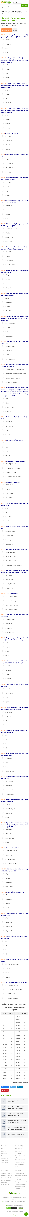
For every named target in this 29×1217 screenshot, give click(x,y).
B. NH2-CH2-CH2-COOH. (11, 556)
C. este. (7, 332)
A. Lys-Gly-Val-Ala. (10, 666)
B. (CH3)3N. (8, 256)
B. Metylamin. (8, 302)
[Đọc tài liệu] (13, 1215)
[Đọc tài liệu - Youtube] (16, 1215)
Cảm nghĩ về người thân (21, 1182)
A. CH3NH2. (8, 252)
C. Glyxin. (7, 306)
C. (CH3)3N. (8, 430)
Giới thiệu (8, 1211)
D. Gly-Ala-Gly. (9, 931)
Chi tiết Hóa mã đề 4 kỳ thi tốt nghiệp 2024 (16, 1100)
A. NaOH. (7, 40)
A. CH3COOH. (8, 136)
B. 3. (6, 739)
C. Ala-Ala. (7, 674)
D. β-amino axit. (9, 336)
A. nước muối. (9, 205)
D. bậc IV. (7, 455)
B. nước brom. (9, 785)
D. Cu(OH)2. (8, 52)
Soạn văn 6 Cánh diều (7, 1173)
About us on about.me (7, 1165)
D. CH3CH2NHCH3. (10, 264)
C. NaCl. (7, 73)
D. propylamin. (9, 544)
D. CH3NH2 (8, 172)
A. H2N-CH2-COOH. (10, 552)
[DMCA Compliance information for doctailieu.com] (20, 1208)
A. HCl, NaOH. (8, 575)
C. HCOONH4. (8, 355)
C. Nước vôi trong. (10, 407)
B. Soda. (7, 403)
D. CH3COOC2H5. (10, 359)
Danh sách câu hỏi (6, 30)
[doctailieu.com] (14, 1193)
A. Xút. (6, 398)
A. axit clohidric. (9, 781)
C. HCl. (6, 191)
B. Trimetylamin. (9, 834)
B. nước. (7, 210)
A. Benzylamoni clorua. (11, 229)
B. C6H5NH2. (8, 140)
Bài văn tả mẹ (18, 1151)
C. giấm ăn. (8, 214)
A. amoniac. (8, 689)
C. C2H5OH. (8, 124)
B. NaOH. (7, 119)
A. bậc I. (7, 443)
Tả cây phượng (5, 1162)
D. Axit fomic (8, 241)
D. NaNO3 (7, 78)
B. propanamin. (9, 535)
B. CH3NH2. (8, 968)
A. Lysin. (7, 298)
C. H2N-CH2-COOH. (10, 859)
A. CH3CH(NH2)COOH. (11, 464)
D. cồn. (7, 218)
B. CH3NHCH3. (9, 426)
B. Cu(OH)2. (8, 716)
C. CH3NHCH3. (9, 260)
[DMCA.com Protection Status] (11, 1208)
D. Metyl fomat (9, 887)
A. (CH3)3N (8, 159)
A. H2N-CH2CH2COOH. (11, 851)
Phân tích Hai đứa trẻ (20, 1162)
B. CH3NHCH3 (9, 164)
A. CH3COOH (8, 182)
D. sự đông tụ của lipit (11, 382)
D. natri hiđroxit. (9, 794)
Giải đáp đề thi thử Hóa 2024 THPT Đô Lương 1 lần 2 (15, 1114)
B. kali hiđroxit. (9, 693)
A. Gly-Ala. (7, 874)
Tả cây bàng (18, 1179)
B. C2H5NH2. (8, 350)
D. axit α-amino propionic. (12, 609)
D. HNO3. (7, 521)
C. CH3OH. (8, 145)
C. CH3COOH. (8, 516)
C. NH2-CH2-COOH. (10, 994)
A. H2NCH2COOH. (10, 346)
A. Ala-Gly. (7, 918)
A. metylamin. (8, 758)
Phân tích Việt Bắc (20, 1149)
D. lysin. (7, 702)
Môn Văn (3, 1149)
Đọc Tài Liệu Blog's (6, 1180)
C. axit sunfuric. (9, 790)
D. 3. (6, 954)
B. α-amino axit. (9, 327)
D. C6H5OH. (8, 149)
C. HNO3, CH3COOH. (10, 584)
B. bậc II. (7, 447)
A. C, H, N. (7, 275)
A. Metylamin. (8, 829)
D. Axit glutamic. (9, 311)
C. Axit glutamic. (9, 838)
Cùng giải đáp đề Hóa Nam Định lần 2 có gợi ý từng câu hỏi (16, 1128)
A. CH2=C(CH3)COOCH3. (12, 964)
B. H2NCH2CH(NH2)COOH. (12, 468)
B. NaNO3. (8, 44)
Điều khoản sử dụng (17, 1211)
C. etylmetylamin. (10, 540)
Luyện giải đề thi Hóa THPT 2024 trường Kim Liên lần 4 (17, 1121)
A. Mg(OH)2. (8, 712)
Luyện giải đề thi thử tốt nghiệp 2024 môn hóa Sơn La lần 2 (16, 1135)
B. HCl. (6, 512)
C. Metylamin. (8, 882)
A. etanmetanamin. (10, 531)
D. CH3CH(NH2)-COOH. (11, 863)
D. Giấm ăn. (8, 411)
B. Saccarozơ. (8, 899)
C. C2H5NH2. (8, 813)
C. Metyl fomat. (9, 237)
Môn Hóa (3, 1155)
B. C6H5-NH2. (8, 855)
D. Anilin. (7, 842)
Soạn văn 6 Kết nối (6, 1178)
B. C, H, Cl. (7, 279)
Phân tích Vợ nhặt (19, 1173)
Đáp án (15, 30)
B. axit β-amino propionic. (12, 601)
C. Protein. (7, 903)
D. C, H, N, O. (8, 288)
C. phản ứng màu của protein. (13, 378)
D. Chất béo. (8, 908)
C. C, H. (7, 283)
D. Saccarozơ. (8, 678)
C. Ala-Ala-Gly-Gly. (10, 926)
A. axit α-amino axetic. (11, 596)
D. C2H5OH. (8, 977)
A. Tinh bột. (8, 895)
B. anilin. (7, 762)
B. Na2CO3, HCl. (9, 580)
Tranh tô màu (4, 1160)
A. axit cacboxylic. (10, 323)
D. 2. (6, 748)
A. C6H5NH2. (8, 422)
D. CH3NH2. (8, 434)
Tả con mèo (18, 1153)
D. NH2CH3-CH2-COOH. (11, 998)
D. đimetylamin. (9, 771)
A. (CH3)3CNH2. (9, 485)
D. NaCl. (7, 725)
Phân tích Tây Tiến (6, 1158)
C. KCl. (6, 48)
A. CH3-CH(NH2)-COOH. (11, 985)
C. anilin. (7, 697)
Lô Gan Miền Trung (6, 1185)
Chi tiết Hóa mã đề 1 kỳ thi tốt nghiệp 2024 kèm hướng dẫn (16, 1107)
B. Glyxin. (7, 878)
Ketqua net (4, 1182)
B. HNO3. (7, 187)
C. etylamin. (8, 767)
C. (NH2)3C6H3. (9, 493)
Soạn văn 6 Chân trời (6, 1175)
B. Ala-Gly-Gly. (9, 922)
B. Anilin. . (7, 233)
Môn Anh (3, 1151)
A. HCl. (6, 65)
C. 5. (6, 744)
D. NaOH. (7, 195)
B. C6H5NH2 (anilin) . (11, 809)
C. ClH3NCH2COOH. (10, 472)
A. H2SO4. (7, 508)
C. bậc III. (7, 451)
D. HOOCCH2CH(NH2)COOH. (13, 477)
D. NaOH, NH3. (9, 588)
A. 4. (6, 735)
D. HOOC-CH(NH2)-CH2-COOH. (13, 565)
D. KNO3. (7, 128)
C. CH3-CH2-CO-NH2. (10, 561)
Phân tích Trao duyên (20, 1184)
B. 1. (6, 945)
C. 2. (6, 949)
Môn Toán (4, 1153)
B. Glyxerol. (8, 670)
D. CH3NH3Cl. (8, 498)
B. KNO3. (7, 69)
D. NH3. (7, 655)
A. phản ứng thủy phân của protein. (15, 369)
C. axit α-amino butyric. (11, 605)
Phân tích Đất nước (20, 1159)
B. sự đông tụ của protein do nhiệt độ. (15, 374)
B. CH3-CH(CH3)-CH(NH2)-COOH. (14, 989)
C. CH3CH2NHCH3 (10, 168)
